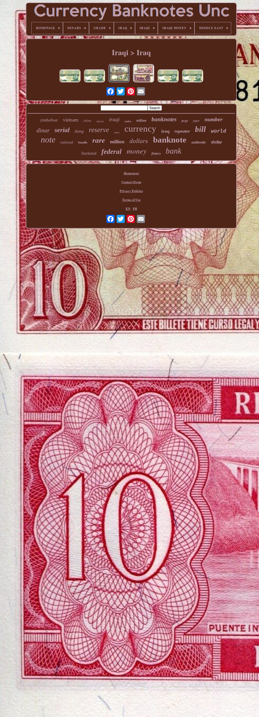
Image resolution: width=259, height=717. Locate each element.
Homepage (131, 173)
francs (156, 153)
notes (116, 132)
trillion (141, 120)
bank (173, 150)
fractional (88, 153)
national (66, 142)
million (117, 141)
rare (98, 140)
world (218, 131)
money (136, 151)
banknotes (164, 119)
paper (196, 120)
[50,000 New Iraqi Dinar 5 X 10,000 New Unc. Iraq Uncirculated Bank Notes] (70, 76)
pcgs (185, 120)
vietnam (70, 119)
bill (200, 129)
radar (128, 121)
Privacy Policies (131, 190)
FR (135, 208)
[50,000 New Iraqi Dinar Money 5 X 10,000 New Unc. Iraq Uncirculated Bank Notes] (94, 76)
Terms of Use (131, 199)
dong (79, 131)
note (48, 139)
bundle (82, 142)
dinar (43, 130)
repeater (182, 131)
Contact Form (131, 181)
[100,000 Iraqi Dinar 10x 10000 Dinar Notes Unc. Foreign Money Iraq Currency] (144, 74)
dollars (139, 140)
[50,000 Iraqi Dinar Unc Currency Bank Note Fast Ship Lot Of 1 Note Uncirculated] (119, 74)
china (87, 120)
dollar (216, 142)
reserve (99, 130)
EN (128, 208)
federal (111, 151)
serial (62, 130)
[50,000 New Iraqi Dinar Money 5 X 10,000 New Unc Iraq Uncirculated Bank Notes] (168, 76)
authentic (198, 142)
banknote (169, 139)
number (214, 119)
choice (100, 121)
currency (140, 129)
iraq (165, 131)
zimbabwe (49, 120)
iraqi (114, 119)
